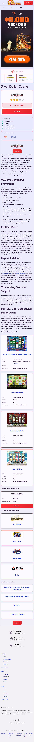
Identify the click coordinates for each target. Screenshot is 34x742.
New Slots (17, 605)
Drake (17, 575)
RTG (4, 689)
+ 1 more (15, 363)
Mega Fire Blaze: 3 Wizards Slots (25, 79)
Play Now (28, 3)
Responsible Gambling (19, 734)
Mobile (5, 679)
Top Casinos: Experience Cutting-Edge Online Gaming (17, 588)
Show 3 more (4, 667)
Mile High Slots (17, 469)
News (2, 671)
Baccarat (3, 733)
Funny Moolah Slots (16, 431)
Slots (4, 681)
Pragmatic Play (7, 659)
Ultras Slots (8, 79)
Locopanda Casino (20, 273)
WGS (4, 656)
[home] (14, 4)
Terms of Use (25, 735)
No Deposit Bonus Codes (10, 735)
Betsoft (5, 661)
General (5, 674)
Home (5, 8)
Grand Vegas (17, 558)
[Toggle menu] (2, 2)
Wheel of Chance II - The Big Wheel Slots (17, 354)
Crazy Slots (17, 541)
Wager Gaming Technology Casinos (17, 596)
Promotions (6, 676)
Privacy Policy (31, 734)
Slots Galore (17, 524)
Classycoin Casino (7, 273)
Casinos (13, 8)
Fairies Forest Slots (17, 392)
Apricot (5, 664)
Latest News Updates (17, 614)
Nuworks (5, 694)
